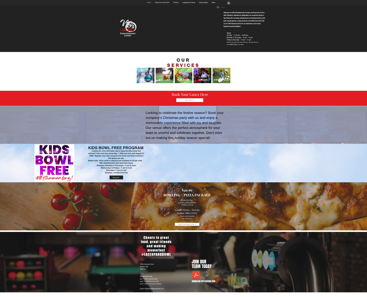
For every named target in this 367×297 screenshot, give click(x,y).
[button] (228, 2)
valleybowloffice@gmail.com (154, 289)
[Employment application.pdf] (196, 275)
